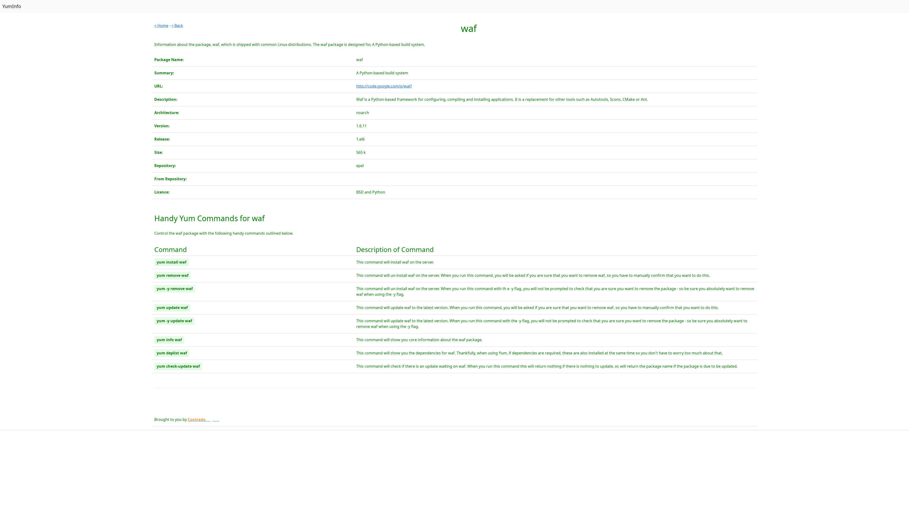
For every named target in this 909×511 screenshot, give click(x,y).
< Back (177, 25)
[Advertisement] (76, 56)
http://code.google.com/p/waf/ (384, 86)
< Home (161, 25)
